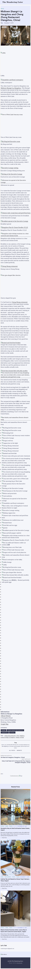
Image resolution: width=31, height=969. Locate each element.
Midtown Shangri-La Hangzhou (8, 737)
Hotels (12, 732)
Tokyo (13, 876)
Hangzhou (5, 732)
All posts (12, 750)
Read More (4, 837)
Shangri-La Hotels (20, 737)
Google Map (4, 724)
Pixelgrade (19, 963)
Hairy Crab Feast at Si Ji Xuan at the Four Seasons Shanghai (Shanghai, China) (16, 761)
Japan (6, 826)
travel (2, 8)
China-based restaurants (15, 730)
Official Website (6, 716)
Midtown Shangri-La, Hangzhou (11, 88)
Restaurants (8, 876)
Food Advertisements (14, 775)
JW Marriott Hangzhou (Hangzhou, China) (13, 757)
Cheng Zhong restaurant (19, 302)
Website (19, 750)
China (3, 730)
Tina (2, 23)
